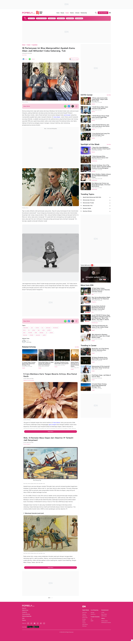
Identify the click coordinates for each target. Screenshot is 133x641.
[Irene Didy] (24, 341)
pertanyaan (67, 115)
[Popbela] (32, 13)
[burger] (110, 13)
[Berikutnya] (79, 441)
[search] (96, 13)
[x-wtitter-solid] (72, 106)
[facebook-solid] (69, 106)
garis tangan (52, 509)
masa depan (56, 117)
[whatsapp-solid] (65, 106)
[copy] (76, 106)
